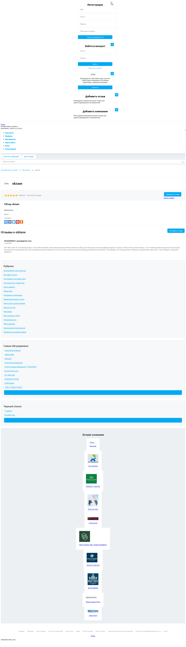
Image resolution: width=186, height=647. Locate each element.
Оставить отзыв (176, 231)
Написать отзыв (172, 194)
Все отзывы (28, 156)
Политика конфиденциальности (148, 631)
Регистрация (10, 149)
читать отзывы (169, 198)
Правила (8, 136)
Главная (21, 631)
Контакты (9, 133)
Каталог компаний (11, 156)
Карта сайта (10, 142)
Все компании (12, 392)
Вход (7, 146)
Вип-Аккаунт (10, 139)
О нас (166, 631)
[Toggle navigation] (184, 129)
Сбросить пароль (95, 68)
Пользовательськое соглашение (120, 631)
